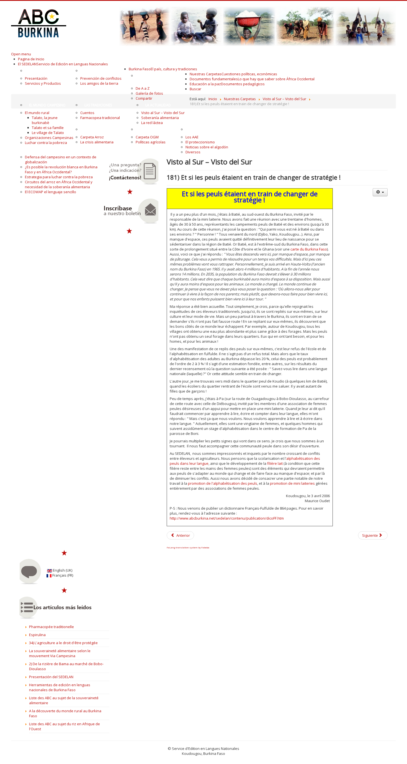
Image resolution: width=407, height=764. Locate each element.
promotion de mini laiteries (292, 483)
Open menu (21, 53)
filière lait (274, 463)
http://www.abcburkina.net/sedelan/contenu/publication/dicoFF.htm (227, 518)
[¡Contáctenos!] (129, 171)
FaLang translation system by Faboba (188, 547)
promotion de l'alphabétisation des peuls (222, 483)
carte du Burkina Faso (308, 249)
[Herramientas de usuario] (380, 192)
